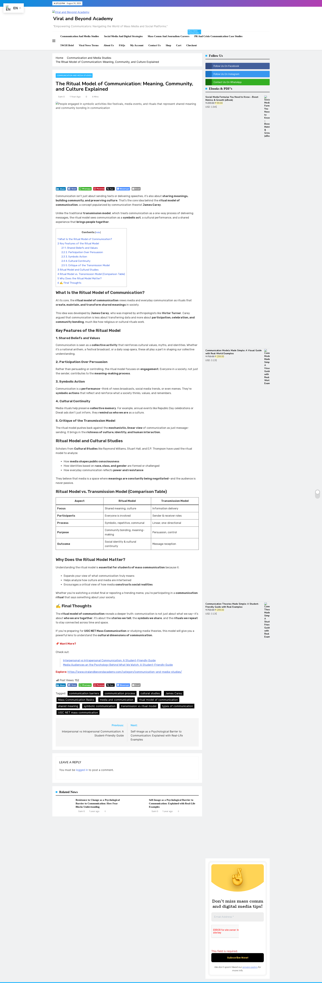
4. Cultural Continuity (75, 261)
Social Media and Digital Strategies (123, 36)
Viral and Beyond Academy (83, 18)
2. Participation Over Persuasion (82, 252)
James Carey (173, 693)
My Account (136, 45)
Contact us (154, 45)
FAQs (122, 45)
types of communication (177, 706)
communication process (120, 693)
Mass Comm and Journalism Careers (170, 35)
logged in (82, 770)
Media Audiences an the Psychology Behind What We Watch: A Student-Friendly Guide (118, 664)
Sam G (61, 96)
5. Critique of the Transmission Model (85, 265)
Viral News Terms (89, 45)
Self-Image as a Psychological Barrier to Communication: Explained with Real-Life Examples (172, 803)
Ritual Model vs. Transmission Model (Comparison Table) (91, 274)
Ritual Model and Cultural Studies (78, 269)
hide (98, 232)
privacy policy (250, 967)
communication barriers (84, 693)
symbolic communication (99, 706)
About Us (109, 45)
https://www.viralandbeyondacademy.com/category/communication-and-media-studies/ (125, 671)
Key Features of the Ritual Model (78, 243)
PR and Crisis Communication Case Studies (218, 36)
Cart (178, 45)
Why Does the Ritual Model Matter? (80, 278)
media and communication (116, 699)
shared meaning (68, 706)
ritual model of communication (158, 699)
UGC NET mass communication (78, 712)
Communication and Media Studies (79, 36)
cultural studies (150, 693)
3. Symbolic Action (74, 256)
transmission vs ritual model (138, 706)
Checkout (191, 45)
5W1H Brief (67, 45)
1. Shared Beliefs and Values (79, 247)
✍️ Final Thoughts (69, 282)
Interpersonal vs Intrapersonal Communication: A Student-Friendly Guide (109, 660)
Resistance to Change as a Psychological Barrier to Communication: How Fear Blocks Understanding (98, 803)
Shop (168, 45)
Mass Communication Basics (76, 699)
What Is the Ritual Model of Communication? (85, 239)
